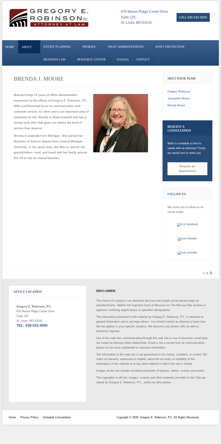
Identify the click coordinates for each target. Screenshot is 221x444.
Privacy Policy (29, 417)
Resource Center (91, 59)
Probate (89, 46)
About (27, 47)
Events (123, 59)
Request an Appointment (187, 168)
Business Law (55, 59)
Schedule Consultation (57, 417)
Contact (143, 59)
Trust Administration (125, 46)
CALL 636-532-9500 (193, 17)
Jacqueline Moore (178, 98)
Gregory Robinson (178, 91)
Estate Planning (57, 46)
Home (9, 47)
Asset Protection (169, 46)
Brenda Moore (176, 105)
